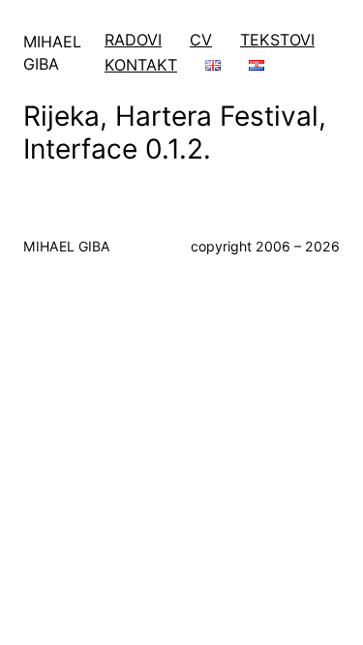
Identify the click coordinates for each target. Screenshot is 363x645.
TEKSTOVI (277, 39)
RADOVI (133, 39)
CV (201, 39)
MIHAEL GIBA (66, 246)
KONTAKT (141, 64)
